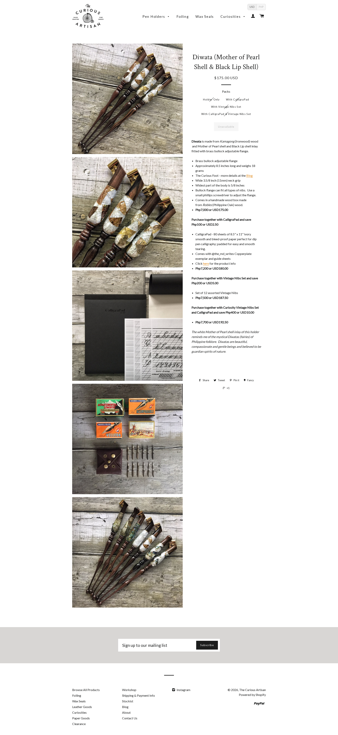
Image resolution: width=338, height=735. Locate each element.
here (206, 263)
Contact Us (129, 718)
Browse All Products (86, 690)
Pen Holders (154, 16)
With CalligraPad (237, 99)
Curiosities (231, 16)
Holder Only (211, 99)
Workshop (129, 690)
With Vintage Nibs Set (226, 106)
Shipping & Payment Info (138, 695)
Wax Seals (204, 16)
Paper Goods (81, 718)
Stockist (127, 701)
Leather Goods (82, 707)
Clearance (79, 724)
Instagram (183, 690)
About (126, 712)
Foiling (182, 16)
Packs (226, 91)
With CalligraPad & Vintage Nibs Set (226, 114)
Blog (249, 175)
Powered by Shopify (252, 694)
